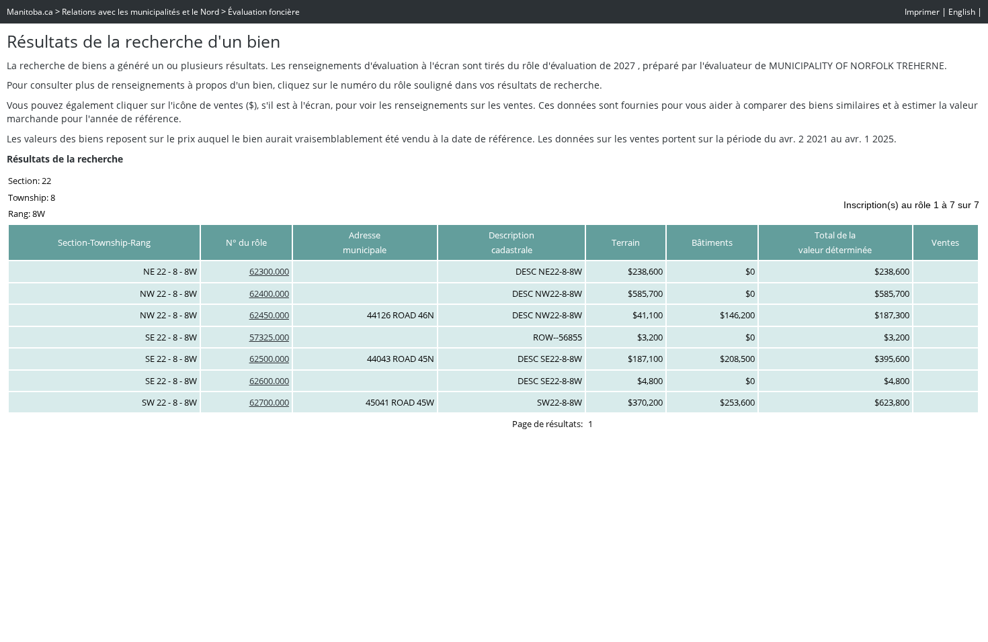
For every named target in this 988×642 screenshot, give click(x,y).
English (961, 12)
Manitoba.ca (30, 12)
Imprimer (922, 12)
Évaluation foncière (264, 12)
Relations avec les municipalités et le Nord (140, 12)
